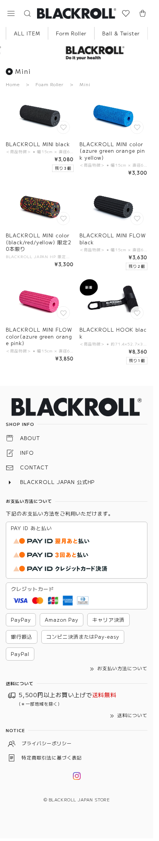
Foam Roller (50, 84)
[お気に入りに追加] (64, 128)
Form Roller (71, 33)
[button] (11, 13)
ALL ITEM (27, 33)
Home (13, 84)
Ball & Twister (120, 33)
